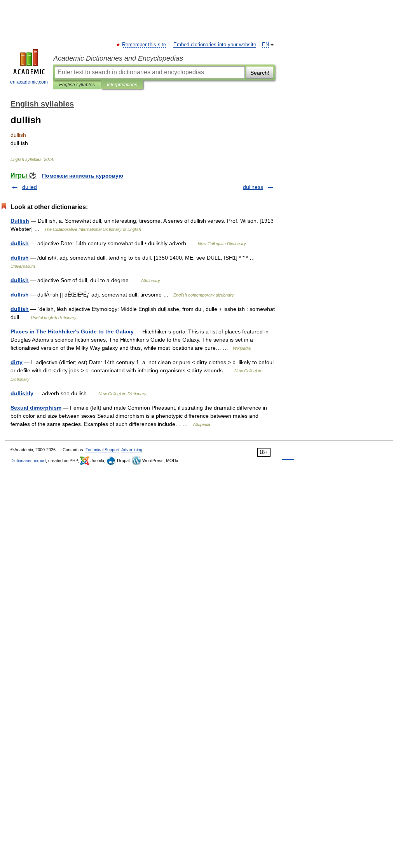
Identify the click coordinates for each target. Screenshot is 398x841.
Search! (259, 73)
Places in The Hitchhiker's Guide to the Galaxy (72, 331)
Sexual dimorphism (35, 408)
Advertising (131, 449)
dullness (253, 187)
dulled (29, 187)
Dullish (19, 221)
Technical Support (102, 449)
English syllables (77, 84)
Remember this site (144, 44)
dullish (19, 243)
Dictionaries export (28, 460)
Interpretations (122, 84)
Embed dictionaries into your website (214, 44)
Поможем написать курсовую (82, 176)
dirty (16, 362)
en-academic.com (29, 82)
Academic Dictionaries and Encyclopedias (118, 58)
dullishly (21, 393)
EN (265, 44)
